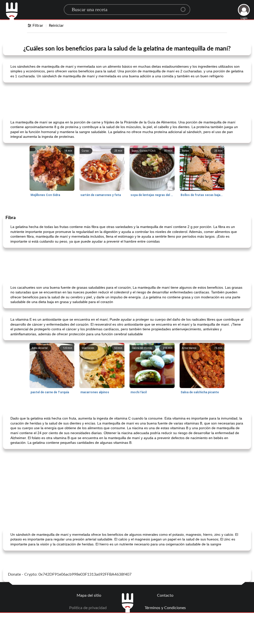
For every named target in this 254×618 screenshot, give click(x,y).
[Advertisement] (127, 99)
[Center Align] (185, 7)
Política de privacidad (88, 608)
